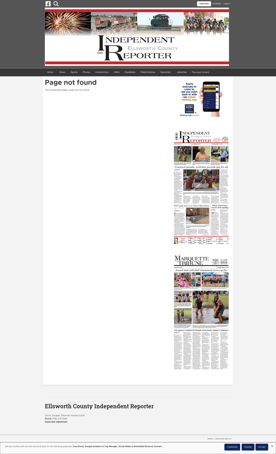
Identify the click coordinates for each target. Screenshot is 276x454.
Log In (227, 4)
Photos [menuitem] (86, 72)
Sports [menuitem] (74, 72)
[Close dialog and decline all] (272, 445)
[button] (56, 4)
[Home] (137, 36)
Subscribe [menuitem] (165, 72)
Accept (261, 447)
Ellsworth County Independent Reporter (99, 406)
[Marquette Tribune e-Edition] (201, 312)
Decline (248, 447)
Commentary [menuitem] (102, 72)
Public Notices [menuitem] (148, 72)
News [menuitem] (62, 72)
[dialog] (138, 448)
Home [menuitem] (50, 72)
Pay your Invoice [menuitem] (200, 72)
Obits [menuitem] (116, 72)
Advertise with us (223, 439)
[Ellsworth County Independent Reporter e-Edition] (201, 187)
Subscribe (204, 4)
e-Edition (217, 4)
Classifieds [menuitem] (130, 72)
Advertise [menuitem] (182, 72)
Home (210, 439)
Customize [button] (232, 447)
